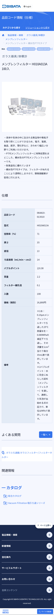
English (28, 6)
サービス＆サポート (12, 568)
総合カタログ (14, 495)
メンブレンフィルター (16, 39)
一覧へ (44, 434)
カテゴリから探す (11, 27)
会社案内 (6, 557)
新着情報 (6, 546)
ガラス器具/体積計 (35, 35)
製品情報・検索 (15, 35)
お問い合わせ (8, 579)
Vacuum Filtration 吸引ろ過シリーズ (26, 502)
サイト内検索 (46, 611)
